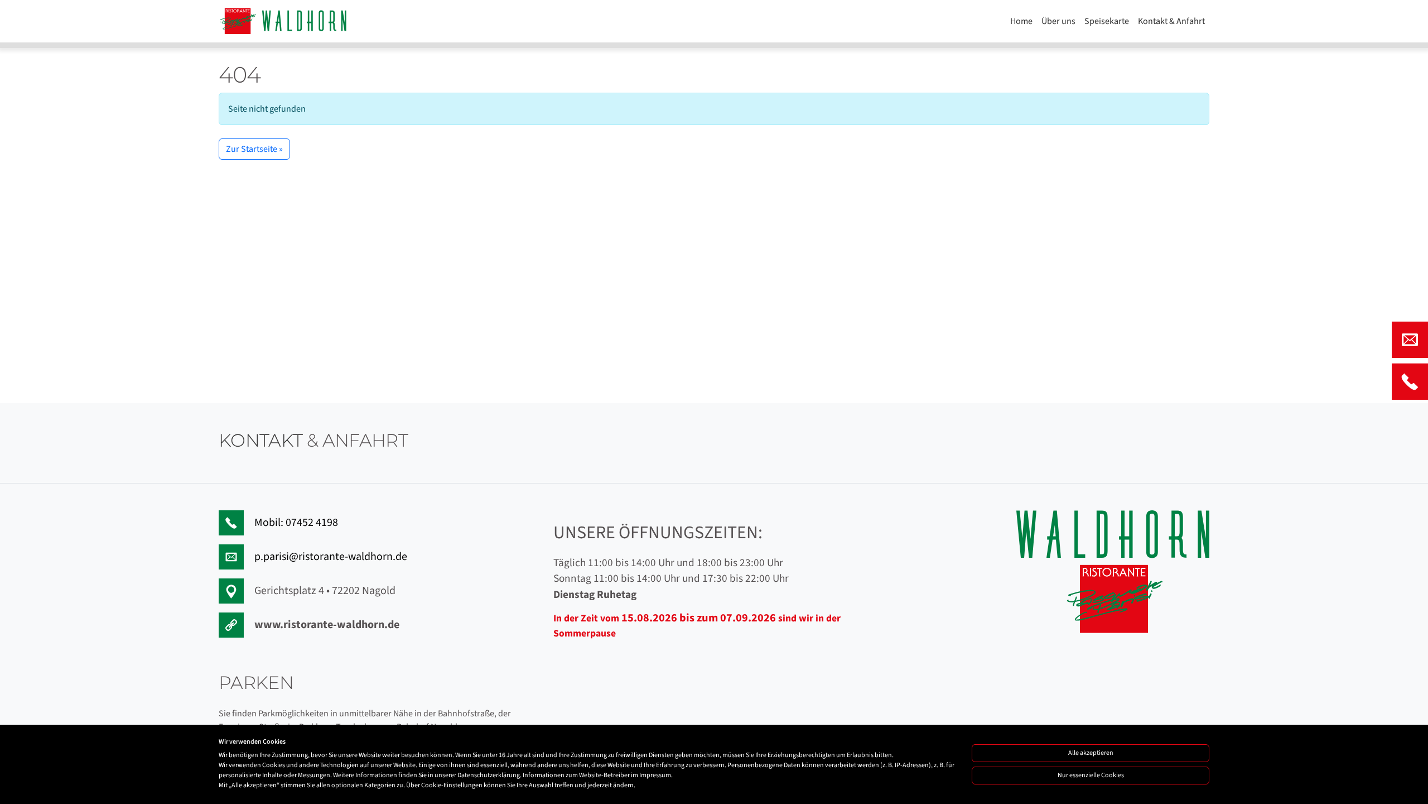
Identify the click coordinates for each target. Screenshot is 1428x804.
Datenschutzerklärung (488, 775)
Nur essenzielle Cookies (1091, 775)
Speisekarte (1106, 21)
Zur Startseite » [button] (254, 149)
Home (1021, 21)
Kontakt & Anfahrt (1171, 21)
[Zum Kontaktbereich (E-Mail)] (1410, 340)
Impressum (655, 775)
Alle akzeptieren (1090, 753)
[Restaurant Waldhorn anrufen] (1410, 381)
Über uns (1058, 21)
